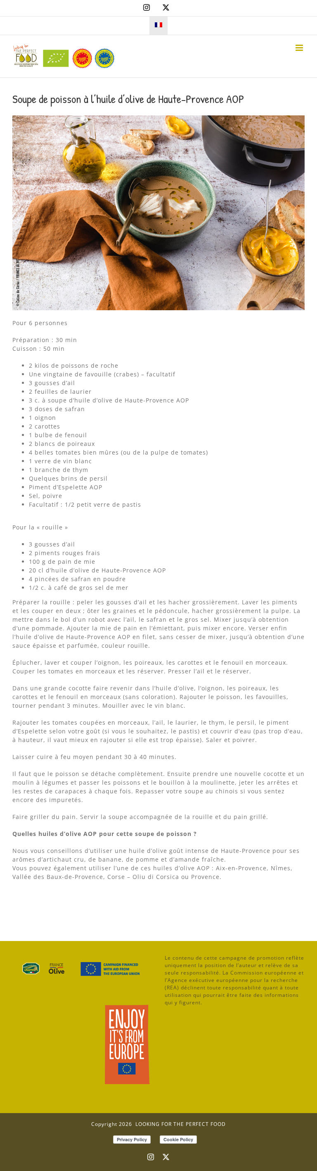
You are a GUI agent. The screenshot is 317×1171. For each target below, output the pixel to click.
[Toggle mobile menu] (300, 47)
